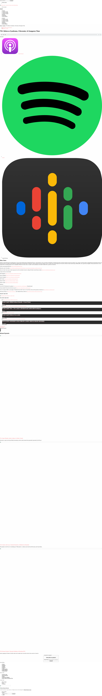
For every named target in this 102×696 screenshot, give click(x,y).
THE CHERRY (5, 16)
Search (11, 0)
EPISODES (4, 15)
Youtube (3, 666)
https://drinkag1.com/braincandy (49, 289)
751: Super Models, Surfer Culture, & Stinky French (11, 438)
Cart (3, 682)
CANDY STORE (5, 12)
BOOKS (3, 14)
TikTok (3, 664)
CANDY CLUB (5, 11)
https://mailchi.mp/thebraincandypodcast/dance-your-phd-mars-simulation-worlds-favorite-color (26, 268)
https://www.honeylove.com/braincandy (20, 286)
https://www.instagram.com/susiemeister (13, 275)
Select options (4, 311)
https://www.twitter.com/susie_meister (11, 280)
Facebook (3, 667)
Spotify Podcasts (5, 669)
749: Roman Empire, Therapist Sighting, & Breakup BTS (12, 651)
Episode (4, 25)
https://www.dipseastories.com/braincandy (23, 287)
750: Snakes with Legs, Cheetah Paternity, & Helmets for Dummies (14, 544)
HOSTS (3, 10)
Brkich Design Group (27, 689)
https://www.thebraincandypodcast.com (48, 269)
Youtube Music (4, 670)
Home (1, 25)
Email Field (46, 659)
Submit (51, 660)
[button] (51, 329)
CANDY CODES (5, 13)
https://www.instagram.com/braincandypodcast (13, 273)
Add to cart (4, 305)
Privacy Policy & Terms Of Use (7, 678)
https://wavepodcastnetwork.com (16, 266)
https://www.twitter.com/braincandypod (11, 278)
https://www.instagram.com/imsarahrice (13, 277)
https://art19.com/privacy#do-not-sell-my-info (34, 291)
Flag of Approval (5, 675)
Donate (3, 676)
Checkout (3, 683)
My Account (4, 681)
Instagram (3, 665)
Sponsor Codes (4, 674)
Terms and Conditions (6, 677)
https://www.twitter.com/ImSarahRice (11, 282)
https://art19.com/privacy (11, 291)
